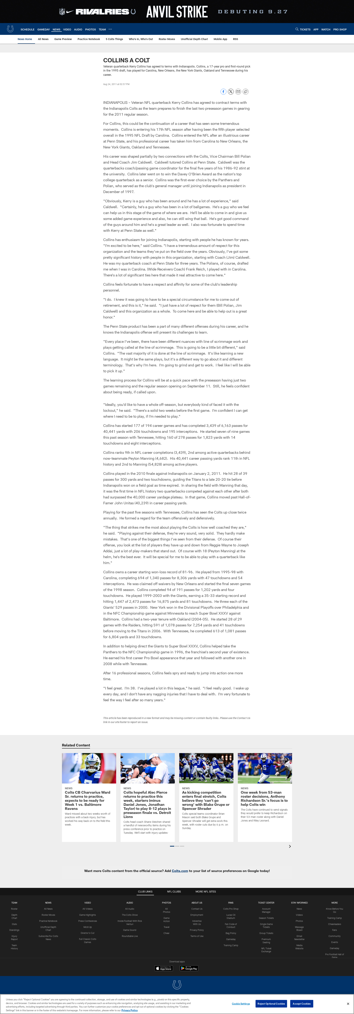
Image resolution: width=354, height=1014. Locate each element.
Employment (196, 915)
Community (335, 936)
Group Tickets (266, 933)
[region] (177, 1004)
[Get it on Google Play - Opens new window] (189, 970)
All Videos (88, 908)
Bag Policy (231, 933)
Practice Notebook (48, 921)
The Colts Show (130, 915)
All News (48, 908)
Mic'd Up (88, 927)
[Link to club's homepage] (10, 29)
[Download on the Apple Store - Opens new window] (164, 969)
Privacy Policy (197, 930)
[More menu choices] (110, 29)
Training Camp (231, 945)
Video (87, 902)
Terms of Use (196, 936)
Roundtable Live (130, 936)
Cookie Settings (241, 1003)
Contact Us (196, 908)
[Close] (348, 1004)
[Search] (297, 29)
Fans (334, 930)
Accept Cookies (302, 1003)
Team (14, 902)
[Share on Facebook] (223, 93)
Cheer (166, 933)
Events (334, 942)
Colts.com (180, 871)
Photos (166, 902)
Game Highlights (87, 915)
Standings (14, 930)
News (48, 902)
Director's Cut (87, 933)
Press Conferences (87, 921)
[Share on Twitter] (231, 93)
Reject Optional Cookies (271, 1003)
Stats (14, 924)
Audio (129, 902)
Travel (166, 927)
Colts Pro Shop (231, 908)
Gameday (231, 939)
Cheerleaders (334, 924)
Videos (299, 915)
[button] (172, 846)
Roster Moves (48, 915)
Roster (14, 908)
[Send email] (238, 93)
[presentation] (290, 847)
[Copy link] (246, 92)
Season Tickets (266, 918)
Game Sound (129, 930)
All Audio (129, 908)
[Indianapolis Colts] (177, 985)
